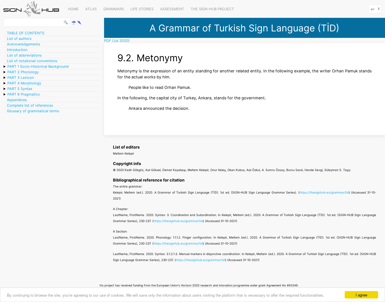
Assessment (172, 9)
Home (73, 9)
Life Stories (142, 9)
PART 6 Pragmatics (23, 94)
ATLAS (91, 9)
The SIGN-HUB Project (212, 9)
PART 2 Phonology (23, 72)
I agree (361, 295)
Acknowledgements (23, 44)
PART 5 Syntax (19, 88)
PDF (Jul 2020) (117, 40)
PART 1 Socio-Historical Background (38, 66)
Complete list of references (30, 105)
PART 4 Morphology (24, 83)
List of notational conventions (32, 61)
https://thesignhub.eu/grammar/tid (324, 192)
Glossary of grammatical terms (33, 111)
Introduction (17, 49)
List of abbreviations (24, 55)
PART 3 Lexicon (20, 77)
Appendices (17, 100)
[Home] (32, 9)
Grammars (113, 9)
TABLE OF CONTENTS (25, 33)
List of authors (19, 38)
